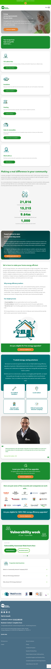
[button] (25, 476)
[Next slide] (48, 594)
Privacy (27, 644)
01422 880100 (17, 620)
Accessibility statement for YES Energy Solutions (35, 660)
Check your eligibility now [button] (25, 349)
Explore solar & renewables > (12, 137)
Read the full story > (10, 550)
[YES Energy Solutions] (5, 7)
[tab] (23, 555)
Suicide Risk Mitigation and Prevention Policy (35, 657)
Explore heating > (9, 113)
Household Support (20, 0)
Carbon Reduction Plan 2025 (32, 664)
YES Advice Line (4, 641)
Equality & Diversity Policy (31, 651)
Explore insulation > (10, 90)
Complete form (17, 623)
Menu (46, 7)
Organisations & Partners (29, 0)
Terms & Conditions (30, 641)
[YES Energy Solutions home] (25, 605)
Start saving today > (10, 67)
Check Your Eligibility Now (25, 516)
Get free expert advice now (12, 256)
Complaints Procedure (30, 647)
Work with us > (9, 162)
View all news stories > (24, 550)
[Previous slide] (3, 594)
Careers (2, 644)
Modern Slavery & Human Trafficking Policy (35, 654)
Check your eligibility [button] (10, 29)
